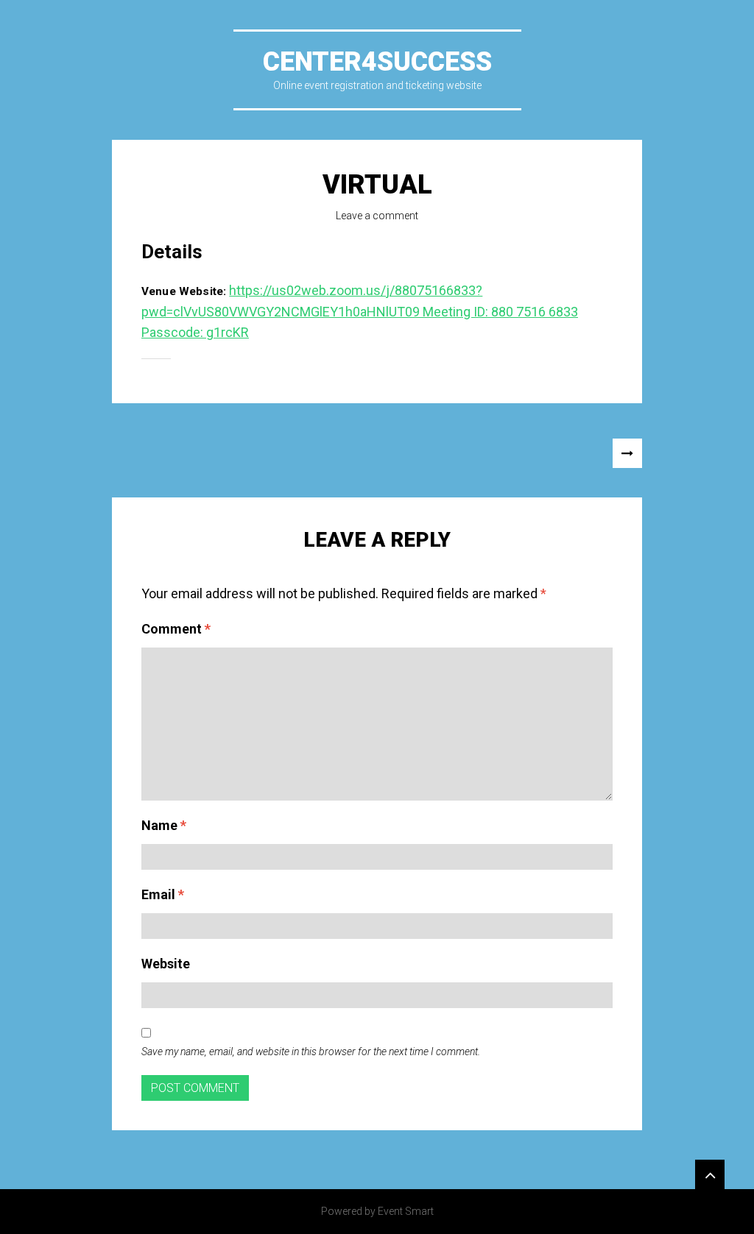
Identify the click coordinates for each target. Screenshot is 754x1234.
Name (163, 825)
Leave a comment (377, 215)
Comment (176, 628)
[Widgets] (710, 1174)
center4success (377, 61)
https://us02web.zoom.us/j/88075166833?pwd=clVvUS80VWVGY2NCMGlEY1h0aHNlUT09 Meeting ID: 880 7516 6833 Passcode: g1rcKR (359, 312)
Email (162, 894)
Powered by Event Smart (377, 1211)
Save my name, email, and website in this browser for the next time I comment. (310, 1051)
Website (165, 963)
